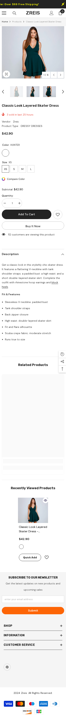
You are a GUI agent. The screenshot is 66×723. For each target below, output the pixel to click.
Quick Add (30, 557)
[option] (33, 52)
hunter (21, 546)
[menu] (4, 13)
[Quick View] (45, 500)
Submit (33, 610)
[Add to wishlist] (57, 214)
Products (17, 21)
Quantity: (7, 195)
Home (5, 21)
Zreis (16, 121)
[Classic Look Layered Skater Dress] (33, 510)
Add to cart (26, 214)
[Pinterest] (7, 667)
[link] (33, 461)
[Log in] (52, 13)
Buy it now (33, 226)
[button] (54, 75)
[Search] (14, 13)
